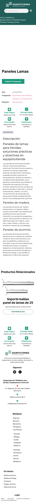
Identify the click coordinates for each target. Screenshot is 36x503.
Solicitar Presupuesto (13, 81)
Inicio (2, 17)
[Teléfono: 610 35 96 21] (17, 394)
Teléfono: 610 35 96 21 (17, 397)
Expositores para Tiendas (21, 95)
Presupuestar (17, 102)
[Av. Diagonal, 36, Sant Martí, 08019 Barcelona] (17, 386)
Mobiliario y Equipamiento (22, 99)
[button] (2, 299)
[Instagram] (20, 371)
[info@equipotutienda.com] (17, 401)
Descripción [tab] (8, 132)
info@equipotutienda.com (17, 403)
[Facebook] (14, 371)
